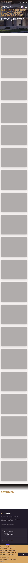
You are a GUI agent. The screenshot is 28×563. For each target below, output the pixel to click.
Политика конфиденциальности (7, 524)
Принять (23, 554)
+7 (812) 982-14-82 (9, 531)
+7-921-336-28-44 (8, 535)
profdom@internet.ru (6, 1)
